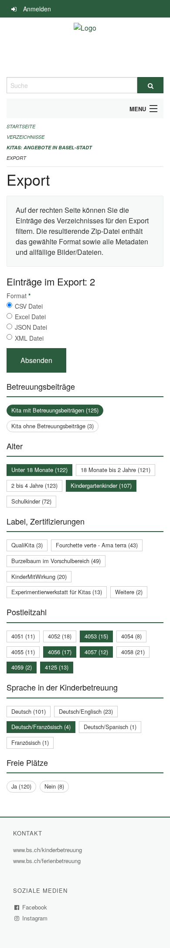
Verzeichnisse (25, 137)
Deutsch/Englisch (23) (86, 711)
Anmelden (37, 8)
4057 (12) (96, 652)
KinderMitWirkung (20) (39, 576)
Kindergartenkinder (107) (101, 485)
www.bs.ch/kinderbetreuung (48, 850)
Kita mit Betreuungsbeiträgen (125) (55, 410)
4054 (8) (131, 636)
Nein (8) (54, 786)
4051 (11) (23, 636)
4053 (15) (96, 636)
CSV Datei (29, 306)
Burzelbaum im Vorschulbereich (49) (56, 561)
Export (16, 158)
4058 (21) (133, 652)
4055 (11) (23, 652)
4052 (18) (59, 636)
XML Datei (29, 338)
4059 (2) (21, 667)
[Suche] (150, 85)
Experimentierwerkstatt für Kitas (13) (56, 592)
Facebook (34, 907)
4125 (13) (56, 667)
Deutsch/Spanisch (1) (110, 726)
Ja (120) (21, 786)
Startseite (21, 126)
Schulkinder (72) (31, 501)
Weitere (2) (129, 592)
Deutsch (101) (28, 711)
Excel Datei (30, 316)
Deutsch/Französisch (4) (41, 726)
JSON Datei (31, 327)
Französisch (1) (30, 742)
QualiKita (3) (27, 545)
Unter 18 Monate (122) (39, 469)
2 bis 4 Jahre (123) (34, 485)
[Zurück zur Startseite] (85, 47)
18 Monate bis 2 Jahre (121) (115, 469)
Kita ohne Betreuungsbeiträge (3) (52, 426)
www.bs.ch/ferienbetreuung (48, 860)
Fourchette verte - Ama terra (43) (97, 545)
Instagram (35, 918)
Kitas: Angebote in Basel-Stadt (49, 147)
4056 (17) (59, 652)
